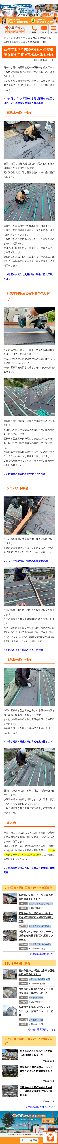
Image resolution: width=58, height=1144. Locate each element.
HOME (6, 38)
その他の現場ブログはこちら (41, 1107)
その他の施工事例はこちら (42, 953)
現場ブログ (19, 38)
